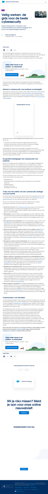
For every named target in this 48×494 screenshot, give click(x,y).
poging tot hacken (26, 95)
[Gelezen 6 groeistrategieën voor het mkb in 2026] (21, 115)
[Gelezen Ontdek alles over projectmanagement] (35, 442)
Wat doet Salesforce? (23, 133)
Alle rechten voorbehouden (31, 482)
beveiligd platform (19, 290)
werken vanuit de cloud (24, 207)
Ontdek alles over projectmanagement (35, 449)
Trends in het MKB (21, 329)
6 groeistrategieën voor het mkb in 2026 (23, 120)
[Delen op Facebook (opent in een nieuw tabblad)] (11, 50)
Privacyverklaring (33, 487)
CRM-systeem (9, 222)
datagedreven (17, 303)
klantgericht (25, 303)
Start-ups (26, 369)
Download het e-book (12, 74)
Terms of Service (26, 487)
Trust (29, 489)
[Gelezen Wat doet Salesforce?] (21, 128)
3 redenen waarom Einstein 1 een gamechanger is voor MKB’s (11, 469)
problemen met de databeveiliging (34, 93)
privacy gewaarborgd (19, 281)
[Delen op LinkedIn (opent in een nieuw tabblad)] (4, 50)
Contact (25, 489)
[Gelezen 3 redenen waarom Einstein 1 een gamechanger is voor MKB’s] (12, 461)
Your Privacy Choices (20, 491)
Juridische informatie (18, 487)
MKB (3, 10)
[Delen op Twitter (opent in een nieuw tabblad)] (7, 50)
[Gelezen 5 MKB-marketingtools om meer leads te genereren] (35, 461)
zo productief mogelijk (31, 237)
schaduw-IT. (38, 229)
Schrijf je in (24, 412)
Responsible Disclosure (19, 489)
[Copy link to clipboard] (15, 50)
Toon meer (24, 469)
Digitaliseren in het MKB (9, 330)
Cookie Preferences (34, 489)
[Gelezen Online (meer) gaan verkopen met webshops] (12, 442)
